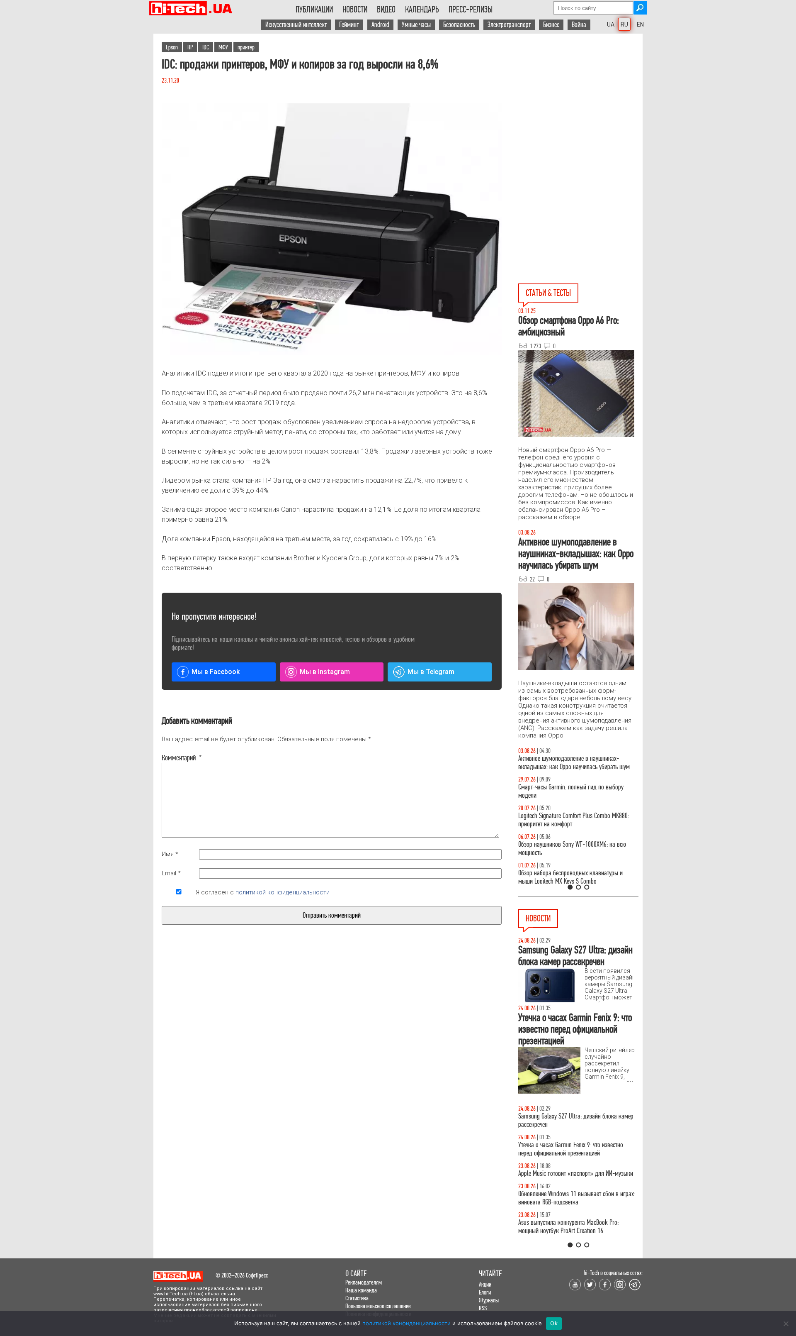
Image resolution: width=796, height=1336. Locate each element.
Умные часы (416, 24)
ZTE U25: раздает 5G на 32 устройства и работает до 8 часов (577, 1206)
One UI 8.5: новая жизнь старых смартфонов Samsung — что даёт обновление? (571, 762)
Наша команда (361, 1290)
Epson (172, 47)
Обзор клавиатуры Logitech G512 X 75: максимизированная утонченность (564, 791)
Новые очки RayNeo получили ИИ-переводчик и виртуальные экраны (575, 1120)
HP (190, 47)
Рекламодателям (363, 1282)
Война (579, 24)
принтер (246, 47)
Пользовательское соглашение (378, 1306)
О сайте (355, 1273)
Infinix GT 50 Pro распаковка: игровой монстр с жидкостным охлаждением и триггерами (575, 819)
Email (171, 873)
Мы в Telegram (431, 672)
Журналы (489, 1300)
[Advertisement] (580, 108)
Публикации (314, 9)
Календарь (422, 9)
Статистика (357, 1298)
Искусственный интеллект (296, 24)
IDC (205, 47)
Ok (554, 1323)
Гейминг (349, 24)
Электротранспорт (509, 24)
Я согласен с (263, 892)
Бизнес (551, 24)
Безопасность (459, 24)
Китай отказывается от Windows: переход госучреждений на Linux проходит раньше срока (577, 1177)
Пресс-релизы (471, 9)
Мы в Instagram (325, 672)
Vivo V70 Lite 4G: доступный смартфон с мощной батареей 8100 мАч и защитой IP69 (576, 1234)
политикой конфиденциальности (282, 892)
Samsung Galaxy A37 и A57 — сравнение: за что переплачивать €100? (576, 848)
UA (610, 24)
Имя (170, 854)
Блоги (485, 1292)
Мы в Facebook (216, 672)
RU (624, 24)
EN (640, 24)
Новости (354, 9)
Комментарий (179, 757)
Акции (485, 1284)
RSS (483, 1308)
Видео (386, 9)
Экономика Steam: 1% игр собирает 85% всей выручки (573, 1149)
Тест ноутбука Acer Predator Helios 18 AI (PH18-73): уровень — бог (574, 877)
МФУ (223, 47)
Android (380, 24)
